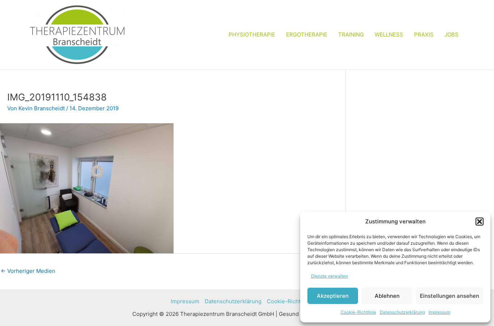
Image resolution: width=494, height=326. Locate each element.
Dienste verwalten (329, 276)
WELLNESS (389, 34)
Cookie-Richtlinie (358, 312)
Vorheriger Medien (28, 270)
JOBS (451, 34)
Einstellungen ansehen (449, 295)
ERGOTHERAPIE (306, 34)
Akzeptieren (333, 295)
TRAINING (351, 34)
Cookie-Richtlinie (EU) (295, 301)
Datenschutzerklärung (402, 312)
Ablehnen (387, 295)
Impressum (439, 312)
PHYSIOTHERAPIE (252, 34)
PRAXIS (424, 34)
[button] (479, 221)
